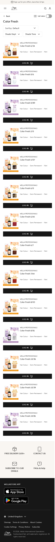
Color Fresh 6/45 (27, 217)
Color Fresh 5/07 (27, 160)
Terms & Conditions (20, 522)
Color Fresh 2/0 (27, 131)
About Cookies (36, 522)
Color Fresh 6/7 (27, 245)
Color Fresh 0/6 (27, 74)
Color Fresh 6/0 (27, 188)
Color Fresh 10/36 (28, 359)
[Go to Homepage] (14, 8)
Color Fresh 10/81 (28, 416)
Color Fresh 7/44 (27, 273)
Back (8, 16)
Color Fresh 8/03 (27, 302)
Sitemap (7, 522)
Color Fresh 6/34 (27, 46)
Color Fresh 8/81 (27, 330)
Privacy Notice (24, 527)
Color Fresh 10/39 (28, 387)
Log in (25, 63)
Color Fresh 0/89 (27, 103)
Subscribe (36, 527)
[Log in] (50, 8)
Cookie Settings (10, 527)
